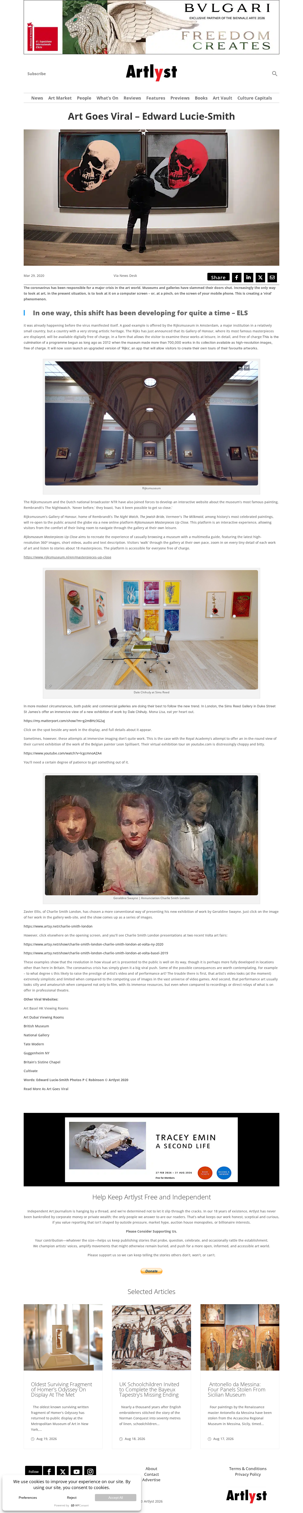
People (84, 98)
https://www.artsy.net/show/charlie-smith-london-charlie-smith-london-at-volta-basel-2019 (96, 953)
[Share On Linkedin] (248, 277)
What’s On (107, 98)
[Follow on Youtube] (76, 1472)
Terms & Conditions (248, 1468)
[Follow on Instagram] (90, 1472)
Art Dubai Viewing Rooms (44, 1017)
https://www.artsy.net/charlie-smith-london (58, 926)
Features (155, 98)
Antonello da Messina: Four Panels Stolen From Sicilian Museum (236, 1389)
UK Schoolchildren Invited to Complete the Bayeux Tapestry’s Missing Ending (149, 1389)
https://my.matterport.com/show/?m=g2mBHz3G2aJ (64, 720)
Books (201, 98)
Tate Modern (34, 1044)
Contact (151, 1474)
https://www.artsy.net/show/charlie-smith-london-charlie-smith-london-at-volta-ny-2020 (93, 944)
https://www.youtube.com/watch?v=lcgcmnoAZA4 (63, 753)
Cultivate (31, 1071)
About (151, 1468)
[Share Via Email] (272, 277)
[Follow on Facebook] (49, 1472)
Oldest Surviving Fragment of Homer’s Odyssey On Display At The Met (61, 1389)
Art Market (60, 98)
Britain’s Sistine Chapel (42, 1062)
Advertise (151, 1479)
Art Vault (222, 98)
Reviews (132, 98)
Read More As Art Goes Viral (46, 1089)
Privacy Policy (248, 1474)
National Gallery (36, 1035)
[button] (275, 73)
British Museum (36, 1026)
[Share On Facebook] (236, 277)
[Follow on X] (63, 1472)
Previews (180, 98)
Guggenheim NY (36, 1053)
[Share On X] (260, 277)
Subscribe (36, 73)
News (37, 98)
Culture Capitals (254, 98)
